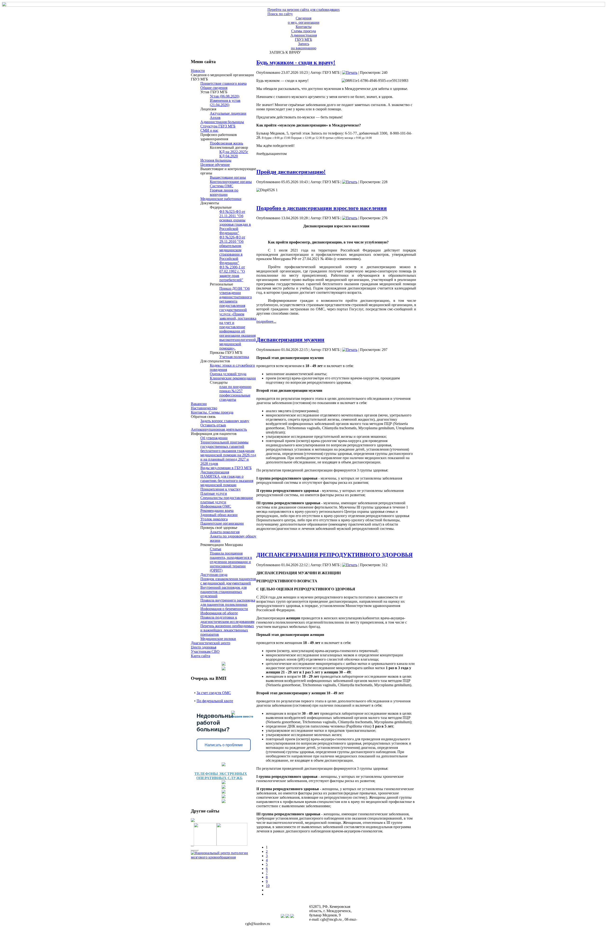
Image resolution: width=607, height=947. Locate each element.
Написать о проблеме (224, 745)
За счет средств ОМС (214, 693)
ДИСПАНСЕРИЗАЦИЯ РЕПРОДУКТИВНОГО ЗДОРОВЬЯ (334, 555)
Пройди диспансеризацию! (291, 172)
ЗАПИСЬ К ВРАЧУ (284, 52)
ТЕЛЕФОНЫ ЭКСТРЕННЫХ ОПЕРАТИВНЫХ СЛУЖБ (220, 776)
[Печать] (349, 72)
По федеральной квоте (215, 701)
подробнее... (266, 321)
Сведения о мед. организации (303, 20)
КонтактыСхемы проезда (303, 29)
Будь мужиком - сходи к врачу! (295, 62)
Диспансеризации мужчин (290, 339)
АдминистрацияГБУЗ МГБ (303, 37)
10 (268, 886)
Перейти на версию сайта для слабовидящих (303, 10)
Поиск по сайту (280, 14)
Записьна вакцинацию (303, 46)
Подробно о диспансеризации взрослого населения (321, 208)
